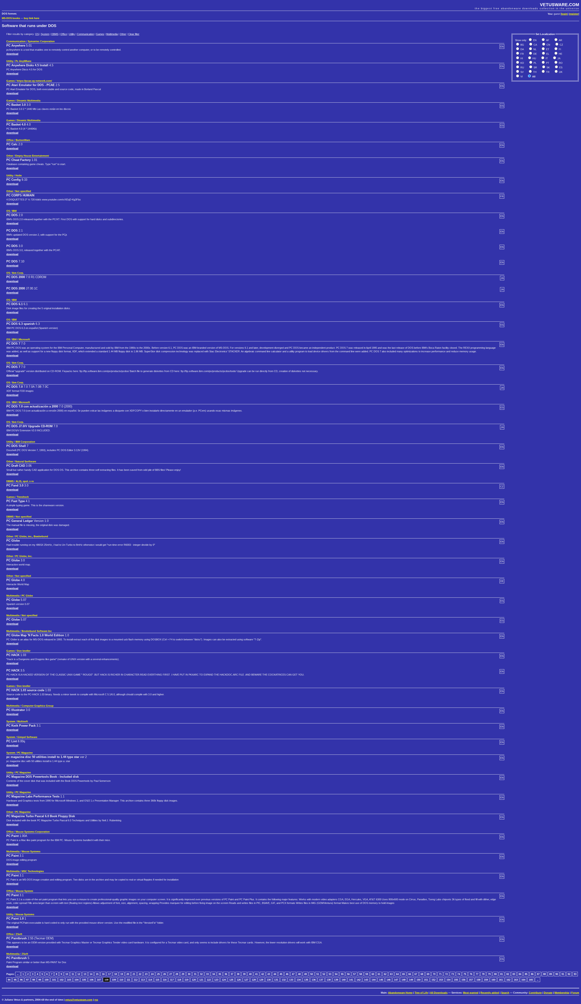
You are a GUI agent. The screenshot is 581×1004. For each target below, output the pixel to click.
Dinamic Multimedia (28, 100)
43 (268, 974)
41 (256, 974)
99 (39, 979)
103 (69, 979)
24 (152, 974)
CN (548, 44)
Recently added (489, 992)
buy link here (31, 18)
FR (522, 53)
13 (85, 974)
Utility (72, 34)
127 (246, 979)
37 (232, 974)
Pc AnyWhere (23, 61)
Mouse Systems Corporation (33, 831)
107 (99, 979)
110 (121, 979)
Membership (561, 992)
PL (535, 63)
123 (216, 979)
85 (526, 974)
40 (250, 974)
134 (299, 979)
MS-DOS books (11, 18)
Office (63, 34)
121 (201, 979)
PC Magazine (25, 752)
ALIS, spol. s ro (25, 481)
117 (172, 979)
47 (293, 974)
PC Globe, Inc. (23, 556)
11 (72, 974)
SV (522, 72)
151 (426, 979)
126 (239, 979)
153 (441, 979)
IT (546, 58)
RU (522, 67)
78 (483, 974)
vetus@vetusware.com (78, 999)
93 (575, 974)
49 (305, 974)
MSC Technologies (33, 871)
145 (381, 979)
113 (143, 979)
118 (179, 979)
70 (434, 974)
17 (109, 974)
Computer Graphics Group (38, 705)
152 (433, 979)
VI (521, 76)
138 (329, 979)
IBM (14, 211)
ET (547, 49)
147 (396, 979)
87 (538, 974)
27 (170, 974)
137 (321, 979)
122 (209, 979)
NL (535, 49)
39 (244, 974)
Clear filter (133, 34)
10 (66, 974)
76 (471, 974)
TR (547, 72)
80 (495, 974)
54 (336, 974)
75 (464, 974)
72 (446, 974)
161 (501, 979)
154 (448, 979)
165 (531, 979)
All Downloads (439, 992)
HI (521, 58)
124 (224, 979)
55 (342, 974)
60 (373, 974)
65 (403, 974)
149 (411, 979)
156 (463, 979)
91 (562, 974)
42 (262, 974)
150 (418, 979)
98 (33, 979)
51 (317, 974)
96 (21, 979)
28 (176, 974)
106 (91, 979)
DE (535, 53)
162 (508, 979)
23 (146, 974)
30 (189, 974)
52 (324, 974)
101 (54, 979)
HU (534, 58)
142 (359, 979)
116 (165, 979)
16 (103, 974)
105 (84, 979)
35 (219, 974)
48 (299, 974)
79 (489, 974)
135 (306, 979)
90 (556, 974)
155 (456, 979)
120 (194, 979)
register (574, 13)
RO (560, 63)
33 (207, 974)
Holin (18, 175)
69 (428, 974)
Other (123, 34)
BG (522, 44)
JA (558, 58)
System (45, 34)
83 (513, 974)
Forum (575, 992)
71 (440, 974)
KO (522, 63)
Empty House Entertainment (32, 155)
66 (409, 974)
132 (284, 979)
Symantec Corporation (41, 41)
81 (501, 974)
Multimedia (112, 34)
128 (254, 979)
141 (351, 979)
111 (128, 979)
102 (61, 979)
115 (157, 979)
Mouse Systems (31, 851)
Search (505, 992)
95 (15, 979)
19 (121, 974)
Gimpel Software (27, 737)
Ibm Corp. (18, 272)
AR (560, 40)
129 (261, 979)
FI (559, 49)
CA (535, 44)
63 (391, 974)
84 (520, 974)
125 (231, 979)
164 (523, 979)
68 (422, 974)
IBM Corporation (25, 441)
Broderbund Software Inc (37, 631)
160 (493, 979)
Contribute (535, 992)
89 (550, 974)
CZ (561, 44)
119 (186, 979)
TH (534, 72)
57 (354, 974)
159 (486, 979)
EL (547, 53)
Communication (85, 34)
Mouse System (24, 891)
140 (344, 979)
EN (534, 40)
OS (37, 34)
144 (374, 979)
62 (385, 974)
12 (78, 974)
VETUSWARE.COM (559, 4)
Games (100, 34)
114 (150, 979)
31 (195, 974)
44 (274, 974)
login (564, 13)
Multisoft (22, 721)
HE (560, 53)
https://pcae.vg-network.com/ (34, 80)
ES (560, 67)
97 (27, 979)
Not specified (23, 191)
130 (269, 979)
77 (477, 974)
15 (97, 974)
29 (183, 974)
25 (158, 974)
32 (201, 974)
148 (403, 979)
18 (115, 974)
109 (114, 979)
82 (507, 974)
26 (164, 974)
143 (366, 979)
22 (140, 974)
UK (560, 72)
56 (348, 974)
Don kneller (23, 650)
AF (547, 40)
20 (127, 974)
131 (276, 979)
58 (360, 974)
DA (522, 49)
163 (516, 979)
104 (76, 979)
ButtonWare (23, 140)
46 (287, 974)
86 (532, 974)
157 (471, 979)
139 (336, 979)
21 (134, 974)
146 (389, 979)
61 (379, 974)
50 (311, 974)
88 (544, 974)
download (12, 53)
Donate (548, 992)
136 (314, 979)
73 (452, 974)
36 (225, 974)
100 (46, 979)
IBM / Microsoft (21, 339)
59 (366, 974)
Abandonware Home (400, 992)
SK (548, 67)
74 (458, 974)
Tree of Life (421, 992)
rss (96, 999)
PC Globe (27, 595)
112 (136, 979)
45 (281, 974)
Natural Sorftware (25, 461)
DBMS (54, 34)
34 (213, 974)
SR (535, 67)
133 (291, 979)
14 (91, 974)
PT (547, 63)
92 (569, 974)
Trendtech (23, 497)
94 (9, 979)
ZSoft (19, 934)
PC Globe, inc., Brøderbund (31, 536)
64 (397, 974)
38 (238, 974)
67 (415, 974)
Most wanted (470, 992)
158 (478, 979)
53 (330, 974)
